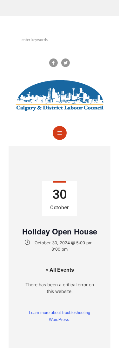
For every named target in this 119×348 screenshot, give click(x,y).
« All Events (59, 269)
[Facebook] (53, 62)
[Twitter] (65, 62)
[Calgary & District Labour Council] (59, 93)
